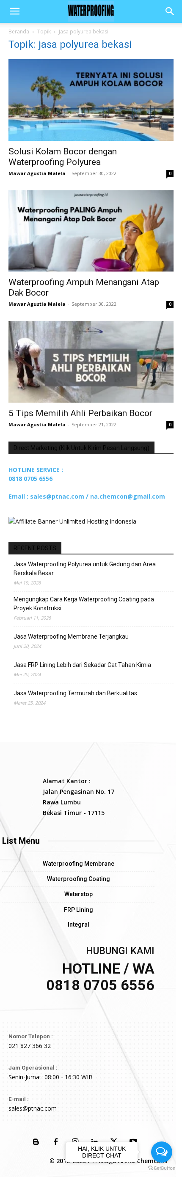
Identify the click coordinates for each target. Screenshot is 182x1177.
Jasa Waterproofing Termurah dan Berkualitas (75, 693)
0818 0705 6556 (30, 479)
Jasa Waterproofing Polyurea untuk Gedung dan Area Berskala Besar (85, 568)
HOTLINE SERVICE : (35, 470)
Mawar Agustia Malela (37, 173)
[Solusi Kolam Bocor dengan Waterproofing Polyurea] (91, 100)
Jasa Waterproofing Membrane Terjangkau (71, 636)
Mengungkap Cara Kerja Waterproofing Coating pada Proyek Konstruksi (84, 604)
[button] (14, 11)
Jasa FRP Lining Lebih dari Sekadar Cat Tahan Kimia (82, 664)
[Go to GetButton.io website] (161, 1168)
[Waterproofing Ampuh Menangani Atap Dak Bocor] (91, 231)
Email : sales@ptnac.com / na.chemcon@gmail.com (86, 496)
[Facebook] (55, 1142)
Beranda (18, 31)
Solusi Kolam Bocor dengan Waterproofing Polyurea (62, 156)
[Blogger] (36, 1142)
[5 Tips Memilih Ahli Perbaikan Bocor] (91, 362)
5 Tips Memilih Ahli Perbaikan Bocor (80, 413)
